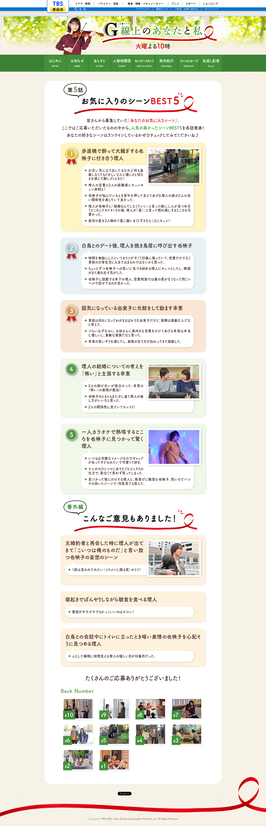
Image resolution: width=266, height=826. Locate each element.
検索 (83, 9)
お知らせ (77, 63)
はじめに (55, 63)
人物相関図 (122, 63)
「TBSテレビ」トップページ (58, 3)
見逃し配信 (210, 63)
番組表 (58, 9)
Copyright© (94, 819)
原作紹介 (166, 63)
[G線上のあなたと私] (133, 35)
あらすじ (100, 63)
